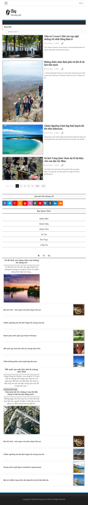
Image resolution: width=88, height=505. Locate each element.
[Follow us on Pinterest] (40, 203)
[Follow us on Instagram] (45, 203)
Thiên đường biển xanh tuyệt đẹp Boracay (20, 361)
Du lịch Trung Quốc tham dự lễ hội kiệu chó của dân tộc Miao (63, 160)
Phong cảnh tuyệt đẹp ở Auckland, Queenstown (22, 467)
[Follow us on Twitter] (9, 203)
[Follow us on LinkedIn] (55, 203)
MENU (81, 3)
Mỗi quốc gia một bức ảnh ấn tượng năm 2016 (21, 348)
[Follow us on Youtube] (25, 203)
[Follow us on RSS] (19, 203)
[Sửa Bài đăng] (62, 43)
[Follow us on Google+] (14, 203)
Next (37, 186)
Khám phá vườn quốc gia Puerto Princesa (19, 336)
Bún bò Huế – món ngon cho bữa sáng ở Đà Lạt (22, 310)
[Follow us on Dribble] (30, 203)
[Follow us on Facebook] (4, 203)
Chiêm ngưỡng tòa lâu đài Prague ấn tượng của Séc (23, 323)
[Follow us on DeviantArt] (35, 203)
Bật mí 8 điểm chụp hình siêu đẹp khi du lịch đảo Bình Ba (25, 480)
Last (43, 186)
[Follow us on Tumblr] (50, 203)
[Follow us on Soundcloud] (60, 203)
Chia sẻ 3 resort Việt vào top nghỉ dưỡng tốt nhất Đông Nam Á (61, 38)
